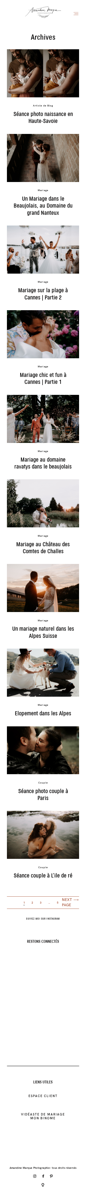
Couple (43, 782)
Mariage (43, 190)
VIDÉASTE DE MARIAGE (43, 1114)
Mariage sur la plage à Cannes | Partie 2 (43, 294)
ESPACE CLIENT (43, 1096)
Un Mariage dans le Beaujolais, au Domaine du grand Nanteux (43, 206)
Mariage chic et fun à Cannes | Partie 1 (43, 379)
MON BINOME (42, 1118)
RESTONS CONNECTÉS (43, 942)
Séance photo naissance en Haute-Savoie (43, 118)
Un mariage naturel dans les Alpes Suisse (43, 632)
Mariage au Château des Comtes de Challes (43, 548)
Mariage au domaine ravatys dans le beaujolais (43, 463)
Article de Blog (43, 105)
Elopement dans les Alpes (43, 713)
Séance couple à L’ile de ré (43, 875)
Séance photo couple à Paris (43, 795)
